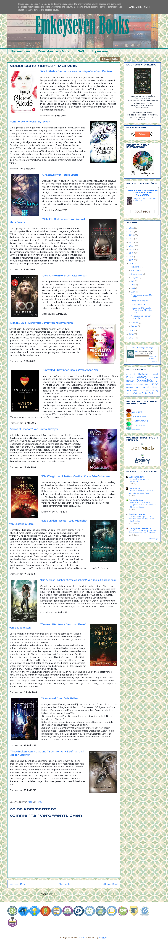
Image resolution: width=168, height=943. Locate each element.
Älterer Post (110, 884)
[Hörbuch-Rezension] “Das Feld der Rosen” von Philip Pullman (142, 532)
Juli (133, 281)
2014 (131, 334)
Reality (155, 387)
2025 (131, 231)
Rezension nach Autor (54, 51)
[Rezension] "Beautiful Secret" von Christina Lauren (141, 310)
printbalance (134, 488)
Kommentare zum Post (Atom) (70, 894)
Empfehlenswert (139, 416)
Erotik (129, 377)
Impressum (100, 51)
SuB (81, 51)
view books (154, 361)
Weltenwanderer (136, 477)
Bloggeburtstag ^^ (139, 301)
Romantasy (152, 390)
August (135, 277)
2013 (131, 338)
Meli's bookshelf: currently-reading (142, 192)
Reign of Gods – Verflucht (144, 198)
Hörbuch (130, 381)
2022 (131, 242)
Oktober (135, 270)
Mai (133, 288)
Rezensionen (20, 51)
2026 (131, 228)
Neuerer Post (17, 884)
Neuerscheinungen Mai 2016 (141, 296)
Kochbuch (140, 384)
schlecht (136, 430)
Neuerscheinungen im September (139, 480)
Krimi (147, 384)
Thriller (151, 393)
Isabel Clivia (138, 201)
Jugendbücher (148, 380)
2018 (131, 256)
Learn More (134, 7)
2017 (131, 260)
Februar (135, 322)
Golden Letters (136, 500)
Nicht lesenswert (140, 425)
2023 (131, 239)
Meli (137, 351)
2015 (131, 330)
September (136, 274)
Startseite (64, 884)
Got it (147, 7)
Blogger (103, 937)
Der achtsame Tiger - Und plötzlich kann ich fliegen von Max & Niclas (141, 518)
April (133, 292)
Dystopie (143, 374)
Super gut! (137, 412)
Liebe (154, 384)
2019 (131, 253)
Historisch (154, 377)
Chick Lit (130, 374)
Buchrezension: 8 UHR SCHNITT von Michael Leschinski (142, 492)
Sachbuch (130, 393)
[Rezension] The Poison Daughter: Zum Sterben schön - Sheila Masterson (142, 504)
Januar (134, 326)
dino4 (82, 937)
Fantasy (141, 377)
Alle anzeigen (154, 539)
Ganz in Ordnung (140, 421)
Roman (131, 390)
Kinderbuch (130, 384)
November (136, 267)
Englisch (155, 374)
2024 (131, 235)
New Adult (142, 387)
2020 (131, 249)
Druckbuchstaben (137, 514)
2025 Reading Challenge (142, 347)
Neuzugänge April (139, 304)
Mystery (129, 387)
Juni (133, 285)
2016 (131, 264)
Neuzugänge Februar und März (141, 317)
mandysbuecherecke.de (140, 528)
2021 (131, 246)
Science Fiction (141, 393)
